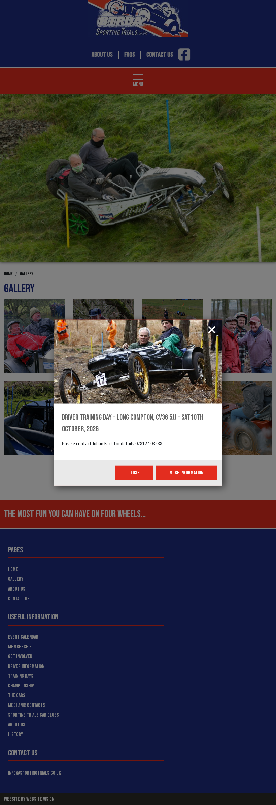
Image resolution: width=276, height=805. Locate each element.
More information (186, 473)
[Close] (212, 330)
